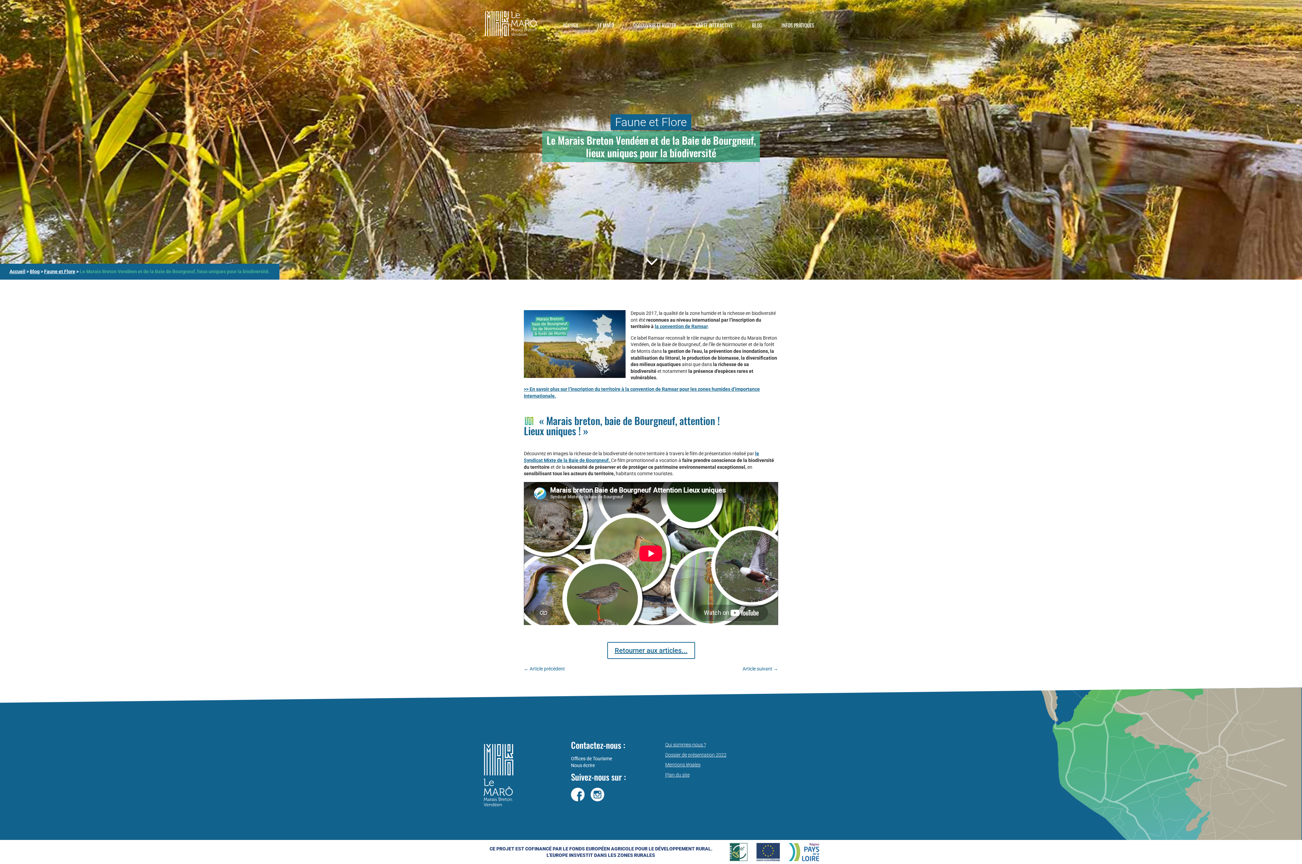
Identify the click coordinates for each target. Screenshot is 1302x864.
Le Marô (606, 25)
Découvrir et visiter (654, 25)
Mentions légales (683, 764)
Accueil (571, 25)
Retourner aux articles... (651, 650)
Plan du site (677, 775)
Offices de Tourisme (591, 758)
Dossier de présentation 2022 (696, 755)
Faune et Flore (59, 271)
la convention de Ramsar (681, 326)
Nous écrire (583, 765)
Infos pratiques (798, 25)
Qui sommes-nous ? (685, 744)
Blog (757, 25)
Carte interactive (714, 25)
